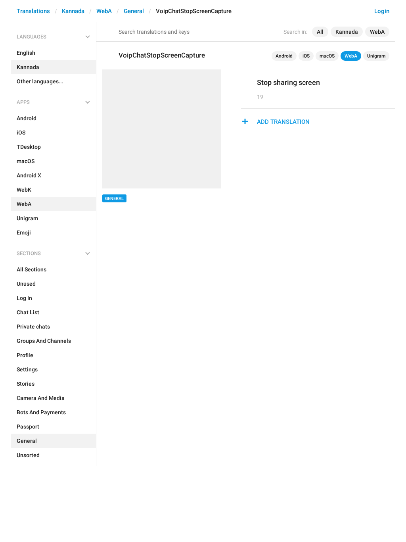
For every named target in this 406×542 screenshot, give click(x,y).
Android (284, 56)
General (134, 11)
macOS (327, 56)
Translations (33, 11)
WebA (104, 11)
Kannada (73, 11)
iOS (306, 56)
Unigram (376, 56)
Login (381, 11)
